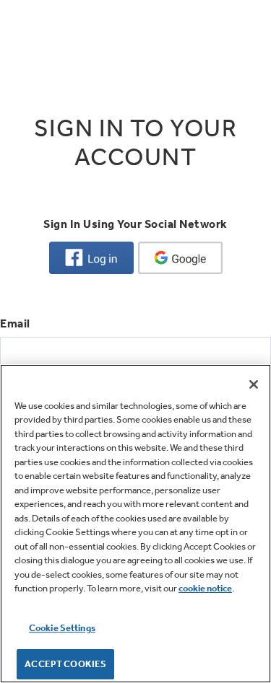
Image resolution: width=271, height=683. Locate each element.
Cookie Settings (62, 627)
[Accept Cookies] (254, 384)
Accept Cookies (65, 663)
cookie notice (205, 588)
